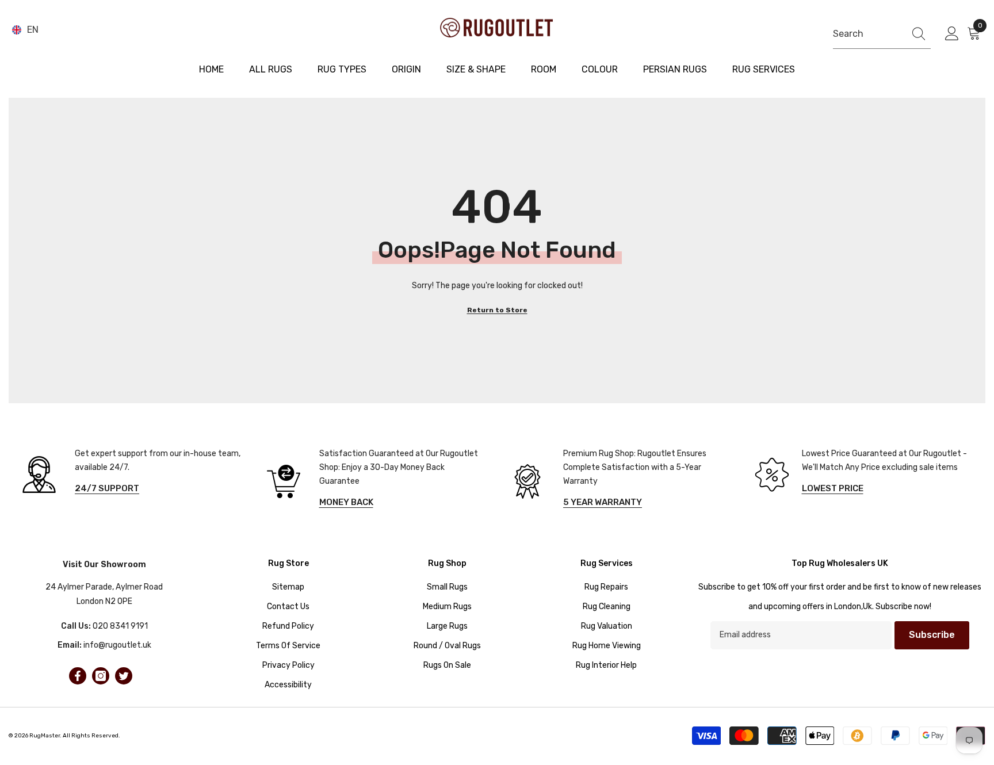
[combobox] (866, 33)
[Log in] (952, 34)
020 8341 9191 (120, 626)
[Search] (882, 34)
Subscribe (932, 634)
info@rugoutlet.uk (117, 645)
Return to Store (497, 310)
